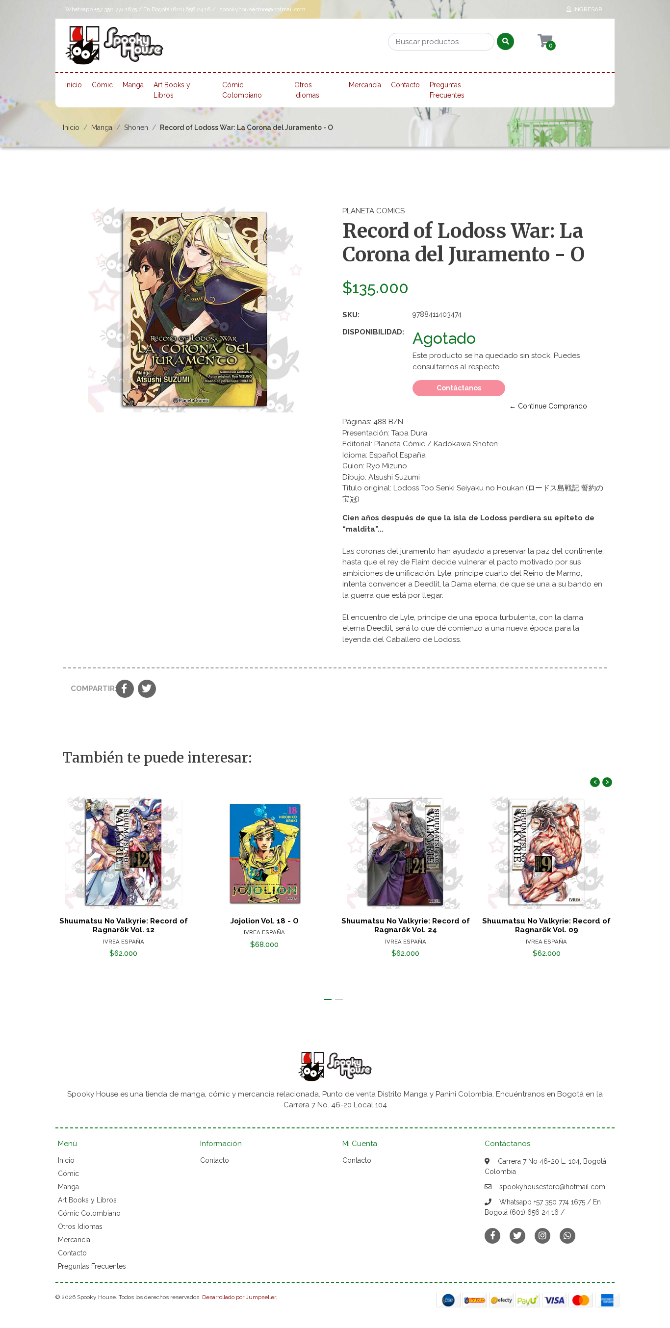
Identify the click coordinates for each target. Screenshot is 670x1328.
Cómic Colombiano (242, 90)
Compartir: (89, 688)
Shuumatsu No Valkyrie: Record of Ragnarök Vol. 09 (546, 925)
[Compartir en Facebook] (125, 689)
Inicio (73, 85)
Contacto (405, 85)
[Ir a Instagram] (542, 1235)
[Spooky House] (114, 48)
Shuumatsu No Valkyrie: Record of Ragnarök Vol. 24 (405, 925)
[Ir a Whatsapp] (567, 1235)
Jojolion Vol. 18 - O (265, 921)
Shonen (136, 127)
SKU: (351, 314)
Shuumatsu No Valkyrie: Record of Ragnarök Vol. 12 (123, 925)
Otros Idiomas (306, 90)
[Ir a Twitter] (517, 1235)
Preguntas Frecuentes (447, 90)
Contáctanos (459, 388)
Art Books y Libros (172, 90)
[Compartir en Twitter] (147, 689)
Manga (133, 85)
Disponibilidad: (373, 332)
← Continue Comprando (548, 406)
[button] (328, 999)
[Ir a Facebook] (492, 1235)
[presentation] (595, 782)
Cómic (102, 85)
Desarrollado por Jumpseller (239, 1297)
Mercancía (365, 85)
